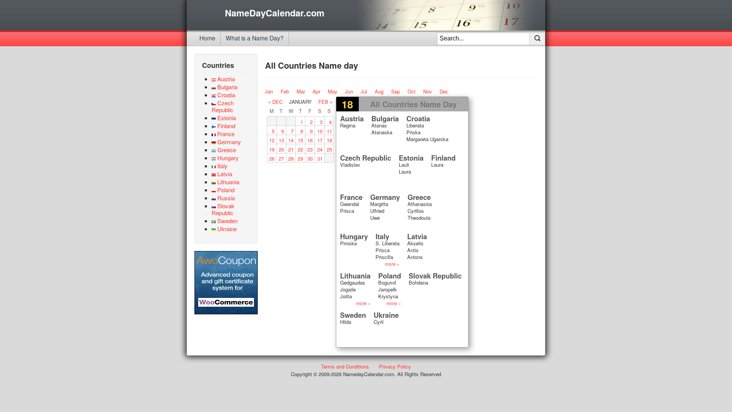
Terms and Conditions (345, 366)
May (332, 91)
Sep (395, 91)
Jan (269, 91)
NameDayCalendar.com (274, 13)
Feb (285, 91)
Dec (444, 91)
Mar (301, 91)
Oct (412, 91)
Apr (316, 91)
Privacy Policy (395, 366)
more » (392, 264)
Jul (364, 91)
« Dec (275, 101)
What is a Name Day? (255, 38)
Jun (349, 91)
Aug (379, 91)
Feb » (325, 101)
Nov (427, 91)
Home (207, 38)
